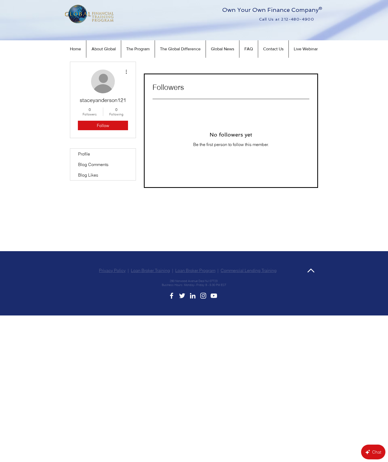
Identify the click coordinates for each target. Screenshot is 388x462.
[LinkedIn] (193, 296)
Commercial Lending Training (249, 270)
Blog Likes (88, 175)
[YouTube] (214, 296)
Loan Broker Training (150, 270)
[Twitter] (182, 296)
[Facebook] (172, 296)
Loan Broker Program (195, 270)
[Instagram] (203, 296)
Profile (84, 154)
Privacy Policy (112, 270)
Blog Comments (93, 164)
